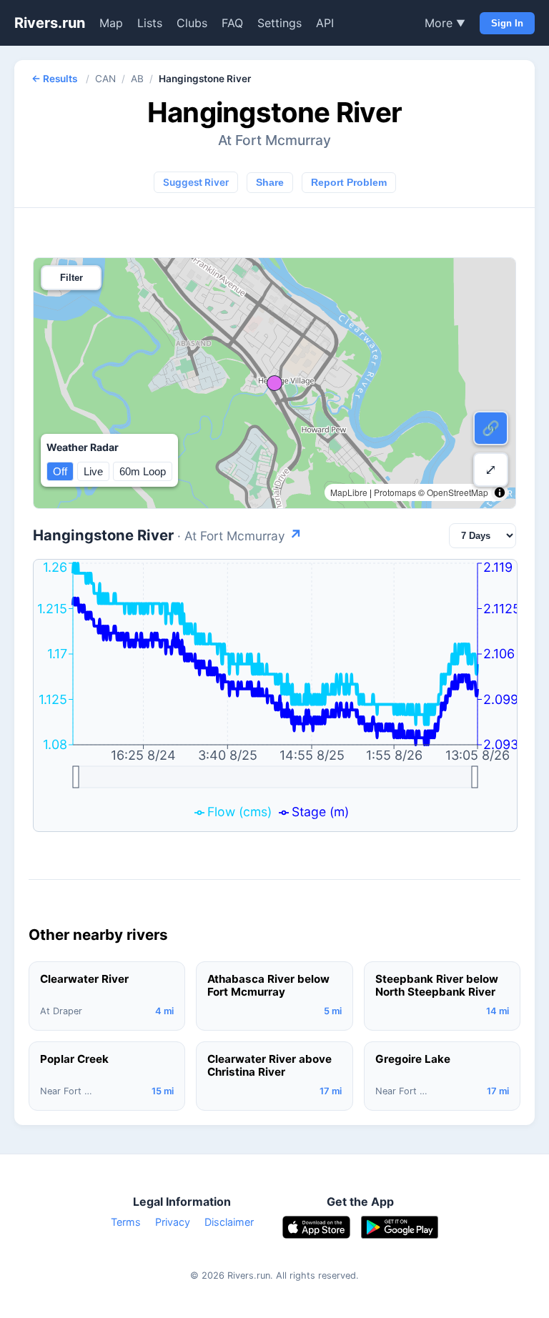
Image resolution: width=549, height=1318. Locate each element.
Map (111, 23)
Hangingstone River (167, 535)
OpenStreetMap (457, 492)
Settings (279, 23)
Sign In (507, 23)
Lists (149, 23)
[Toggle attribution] (499, 492)
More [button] (445, 23)
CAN (105, 78)
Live (93, 471)
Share (270, 182)
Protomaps (395, 492)
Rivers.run (49, 22)
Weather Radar (82, 447)
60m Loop (142, 471)
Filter (71, 277)
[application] (275, 695)
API (325, 23)
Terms (126, 1222)
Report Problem (349, 182)
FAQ (232, 23)
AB (137, 78)
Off (60, 471)
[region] (274, 383)
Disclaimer (229, 1222)
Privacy (172, 1222)
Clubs (192, 23)
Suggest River (196, 182)
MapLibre (348, 492)
